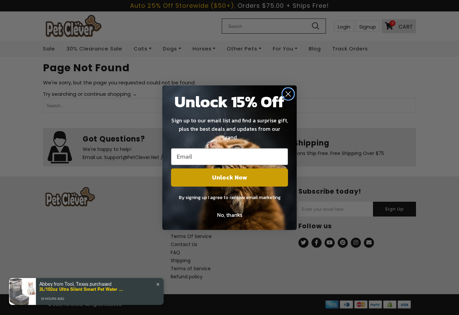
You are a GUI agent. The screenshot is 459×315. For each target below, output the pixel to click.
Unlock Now (229, 177)
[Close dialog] (288, 94)
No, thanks (229, 215)
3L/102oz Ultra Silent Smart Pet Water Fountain (81, 289)
